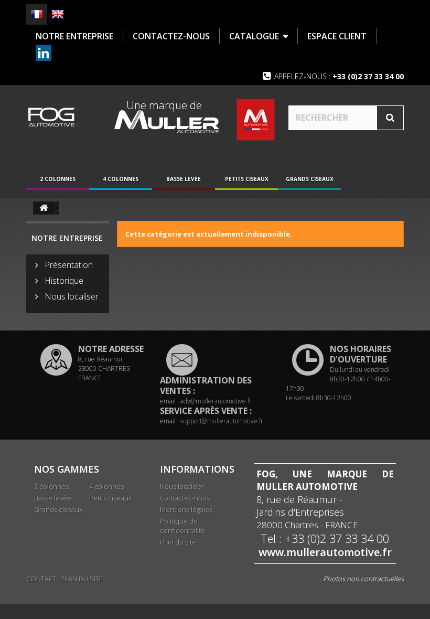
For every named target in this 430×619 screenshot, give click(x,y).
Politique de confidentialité (182, 525)
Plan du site (178, 542)
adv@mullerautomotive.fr (216, 401)
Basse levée (183, 179)
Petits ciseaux (246, 179)
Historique (62, 280)
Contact (41, 578)
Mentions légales (186, 509)
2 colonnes (58, 179)
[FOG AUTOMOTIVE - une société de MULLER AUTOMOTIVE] (51, 117)
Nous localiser (70, 296)
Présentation (67, 265)
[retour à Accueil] (43, 208)
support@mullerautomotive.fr (221, 421)
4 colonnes (120, 179)
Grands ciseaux (310, 179)
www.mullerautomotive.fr (325, 552)
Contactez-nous (185, 498)
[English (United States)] (57, 14)
